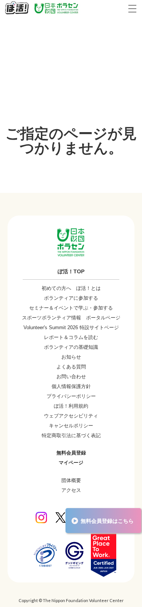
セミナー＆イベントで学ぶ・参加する (71, 308)
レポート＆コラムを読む (71, 337)
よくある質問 (71, 367)
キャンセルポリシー (71, 425)
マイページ (71, 462)
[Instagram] (41, 517)
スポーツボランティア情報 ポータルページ (71, 317)
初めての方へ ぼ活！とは (71, 288)
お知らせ (71, 357)
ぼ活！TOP (71, 271)
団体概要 (71, 480)
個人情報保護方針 (71, 386)
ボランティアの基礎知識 (71, 347)
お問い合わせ (71, 376)
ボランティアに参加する (71, 298)
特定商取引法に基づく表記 (71, 435)
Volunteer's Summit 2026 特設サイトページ (71, 327)
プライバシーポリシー (71, 396)
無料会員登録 (71, 453)
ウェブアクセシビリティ (71, 416)
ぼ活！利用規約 (71, 406)
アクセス (71, 490)
